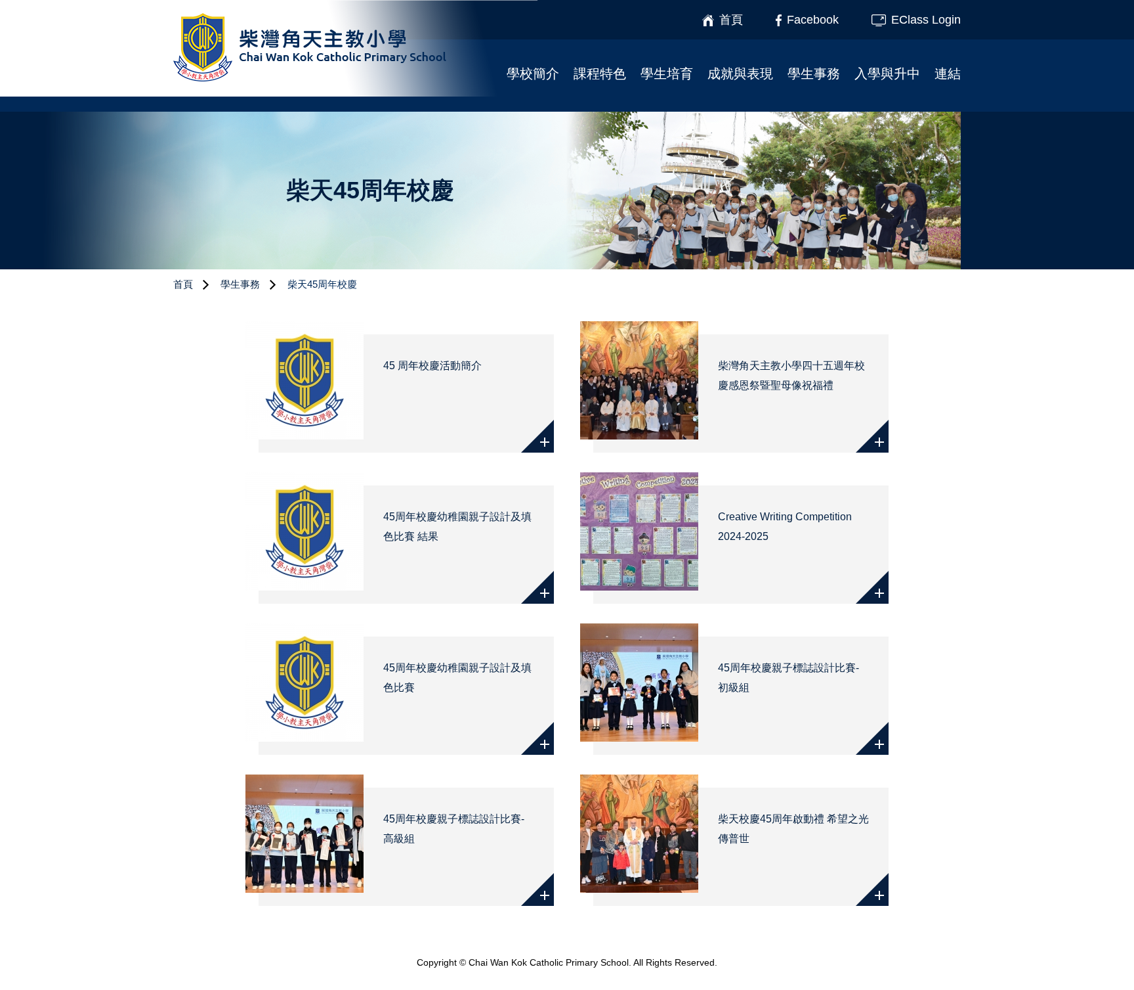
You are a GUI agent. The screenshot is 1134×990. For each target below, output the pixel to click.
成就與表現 (740, 73)
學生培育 (666, 73)
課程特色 (600, 73)
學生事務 (814, 73)
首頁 (183, 284)
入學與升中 (887, 73)
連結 (947, 73)
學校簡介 (533, 73)
